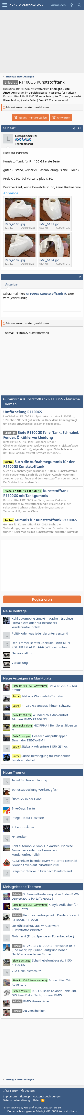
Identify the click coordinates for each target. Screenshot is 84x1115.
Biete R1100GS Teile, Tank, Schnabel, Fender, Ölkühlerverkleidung (41, 435)
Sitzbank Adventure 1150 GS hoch (41, 746)
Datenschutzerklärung (16, 1100)
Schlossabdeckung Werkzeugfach (35, 789)
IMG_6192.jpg (15, 260)
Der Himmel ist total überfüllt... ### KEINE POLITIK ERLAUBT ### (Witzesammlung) (41, 645)
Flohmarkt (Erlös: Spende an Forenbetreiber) (43, 936)
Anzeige (11, 284)
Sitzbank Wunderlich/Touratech (39, 696)
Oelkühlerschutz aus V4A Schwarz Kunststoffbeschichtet (35, 928)
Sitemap (25, 1096)
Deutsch (29, 1091)
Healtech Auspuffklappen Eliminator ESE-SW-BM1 (39, 738)
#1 (79, 128)
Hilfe (36, 1100)
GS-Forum (12, 1091)
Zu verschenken (29, 1011)
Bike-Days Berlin (23, 808)
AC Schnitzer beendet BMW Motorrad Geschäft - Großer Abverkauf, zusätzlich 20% (45, 863)
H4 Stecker (19, 836)
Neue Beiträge (15, 611)
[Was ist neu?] (71, 5)
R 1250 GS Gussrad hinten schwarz (42, 705)
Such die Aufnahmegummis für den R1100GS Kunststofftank (39, 464)
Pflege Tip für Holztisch (28, 818)
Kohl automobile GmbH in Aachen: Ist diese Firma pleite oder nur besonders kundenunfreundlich (42, 622)
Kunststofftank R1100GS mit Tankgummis (36, 493)
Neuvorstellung (22, 653)
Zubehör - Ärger (23, 827)
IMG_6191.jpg (49, 224)
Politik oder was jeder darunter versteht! (40, 633)
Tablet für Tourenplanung (29, 780)
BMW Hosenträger (31, 1001)
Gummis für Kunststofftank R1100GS (40, 520)
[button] (4, 5)
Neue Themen (15, 772)
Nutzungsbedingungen (47, 1096)
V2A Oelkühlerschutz (26, 971)
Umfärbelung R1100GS (22, 412)
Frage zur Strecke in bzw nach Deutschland (42, 871)
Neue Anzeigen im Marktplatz (27, 678)
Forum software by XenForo (32, 1107)
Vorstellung (20, 662)
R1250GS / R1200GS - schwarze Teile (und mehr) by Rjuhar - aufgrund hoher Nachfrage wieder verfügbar (43, 950)
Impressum (10, 1096)
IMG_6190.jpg (15, 224)
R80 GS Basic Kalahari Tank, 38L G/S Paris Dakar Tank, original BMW (44, 993)
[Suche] (79, 5)
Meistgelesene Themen (22, 886)
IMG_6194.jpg (49, 260)
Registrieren (42, 599)
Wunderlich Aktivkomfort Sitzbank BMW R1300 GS (40, 717)
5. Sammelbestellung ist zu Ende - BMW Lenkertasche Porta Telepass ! (45, 896)
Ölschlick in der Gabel (27, 799)
